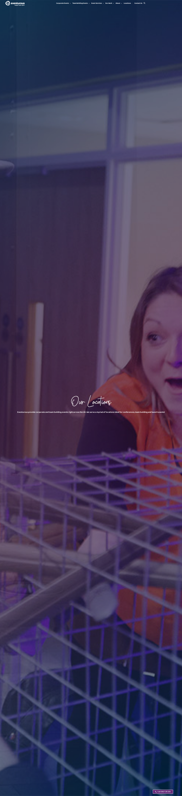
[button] (64, 3)
